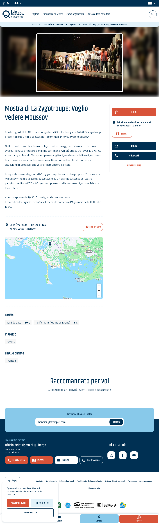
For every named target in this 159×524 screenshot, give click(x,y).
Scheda (124, 134)
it (149, 3)
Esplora (35, 14)
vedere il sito (134, 166)
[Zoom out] (99, 290)
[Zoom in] (99, 286)
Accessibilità (11, 3)
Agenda (73, 24)
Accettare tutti (18, 503)
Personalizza (30, 513)
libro (134, 112)
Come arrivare (95, 227)
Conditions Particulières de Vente (89, 481)
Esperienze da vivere (53, 14)
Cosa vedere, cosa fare (99, 14)
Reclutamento (51, 481)
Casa (34, 24)
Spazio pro (12, 481)
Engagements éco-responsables (140, 481)
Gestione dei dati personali (115, 481)
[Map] (54, 268)
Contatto (65, 460)
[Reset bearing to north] (99, 295)
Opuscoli (40, 460)
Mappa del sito (94, 488)
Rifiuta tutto (42, 503)
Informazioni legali (66, 481)
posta (134, 146)
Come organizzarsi (75, 14)
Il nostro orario (93, 460)
